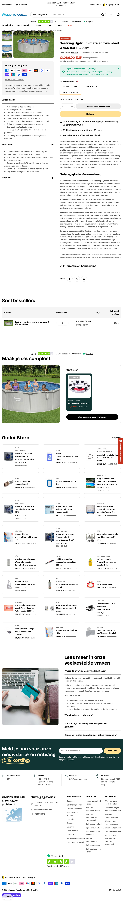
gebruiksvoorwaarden (106, 757)
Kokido (58, 556)
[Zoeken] (102, 14)
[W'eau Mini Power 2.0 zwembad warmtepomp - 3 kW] (8, 509)
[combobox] (68, 14)
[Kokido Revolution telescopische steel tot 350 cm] (49, 562)
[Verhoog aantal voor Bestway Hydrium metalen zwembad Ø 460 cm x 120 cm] (66, 323)
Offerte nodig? (115, 890)
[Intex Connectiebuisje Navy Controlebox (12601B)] (8, 632)
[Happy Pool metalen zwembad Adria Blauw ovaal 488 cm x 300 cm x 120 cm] (90, 483)
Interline (100, 503)
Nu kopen (90, 114)
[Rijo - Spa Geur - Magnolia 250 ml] (49, 584)
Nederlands (94, 5)
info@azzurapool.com (43, 810)
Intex (17, 478)
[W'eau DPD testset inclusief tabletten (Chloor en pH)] (49, 509)
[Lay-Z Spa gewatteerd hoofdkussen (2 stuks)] (90, 632)
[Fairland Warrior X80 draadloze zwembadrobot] (90, 608)
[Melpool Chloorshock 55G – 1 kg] (49, 632)
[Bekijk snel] (87, 380)
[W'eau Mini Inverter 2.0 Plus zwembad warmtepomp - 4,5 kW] (8, 456)
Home (3, 30)
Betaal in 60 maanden (14, 79)
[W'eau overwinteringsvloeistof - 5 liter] (49, 456)
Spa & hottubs (21, 5)
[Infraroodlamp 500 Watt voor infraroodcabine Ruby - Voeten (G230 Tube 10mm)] (8, 608)
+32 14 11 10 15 (39, 814)
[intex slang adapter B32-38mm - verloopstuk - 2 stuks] (49, 608)
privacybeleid (68, 760)
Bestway (74, 52)
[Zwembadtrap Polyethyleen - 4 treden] (8, 584)
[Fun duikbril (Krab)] (90, 584)
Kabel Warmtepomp (104, 452)
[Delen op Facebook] (70, 279)
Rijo (57, 478)
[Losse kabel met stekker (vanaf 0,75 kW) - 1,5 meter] (90, 456)
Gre (16, 578)
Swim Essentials (74, 400)
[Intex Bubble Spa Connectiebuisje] (8, 483)
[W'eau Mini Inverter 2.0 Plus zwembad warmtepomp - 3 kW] (49, 537)
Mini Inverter (20, 450)
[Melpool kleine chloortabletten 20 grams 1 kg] (8, 537)
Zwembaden (7, 5)
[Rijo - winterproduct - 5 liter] (49, 483)
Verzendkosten (80, 61)
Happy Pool (101, 475)
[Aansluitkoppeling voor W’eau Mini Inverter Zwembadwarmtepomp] (8, 562)
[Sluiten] (118, 68)
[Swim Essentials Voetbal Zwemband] (79, 386)
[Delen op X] (77, 279)
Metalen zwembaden (23, 30)
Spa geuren (60, 581)
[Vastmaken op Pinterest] (84, 279)
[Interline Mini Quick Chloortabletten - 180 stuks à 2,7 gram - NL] (90, 509)
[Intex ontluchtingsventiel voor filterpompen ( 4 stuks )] (90, 537)
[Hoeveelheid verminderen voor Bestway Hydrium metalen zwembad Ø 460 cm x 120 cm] (58, 323)
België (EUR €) (112, 5)
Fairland (100, 600)
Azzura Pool (102, 449)
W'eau (17, 447)
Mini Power (19, 503)
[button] (120, 451)
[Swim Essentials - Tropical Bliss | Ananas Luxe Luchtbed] (90, 562)
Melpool (18, 531)
